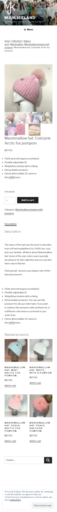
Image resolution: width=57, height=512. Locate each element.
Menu (30, 29)
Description (11, 224)
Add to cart (27, 200)
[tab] (11, 224)
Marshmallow (16, 44)
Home (7, 41)
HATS (11, 177)
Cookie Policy (15, 500)
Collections (17, 41)
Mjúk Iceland (20, 18)
